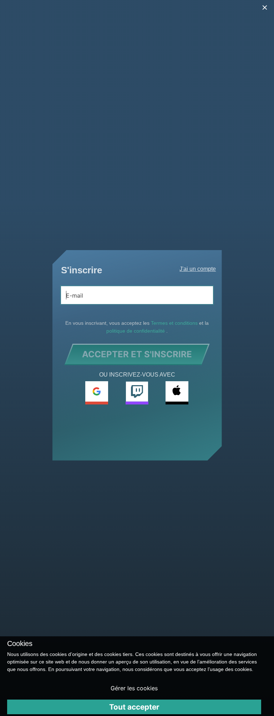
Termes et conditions (175, 323)
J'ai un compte (197, 269)
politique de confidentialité (136, 331)
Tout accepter (134, 706)
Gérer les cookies (134, 688)
